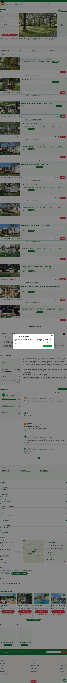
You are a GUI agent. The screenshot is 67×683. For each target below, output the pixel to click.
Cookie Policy (31, 341)
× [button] (52, 335)
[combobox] (51, 335)
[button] (18, 346)
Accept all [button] (47, 346)
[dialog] (33, 341)
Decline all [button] (37, 346)
